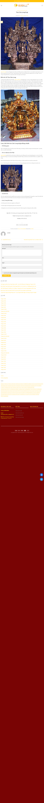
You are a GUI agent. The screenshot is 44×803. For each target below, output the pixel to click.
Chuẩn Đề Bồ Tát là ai (7, 239)
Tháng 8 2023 (3, 342)
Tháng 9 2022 (3, 357)
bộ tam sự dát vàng (12, 383)
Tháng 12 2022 (3, 350)
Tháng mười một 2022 (5, 352)
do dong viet (18, 385)
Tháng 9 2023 (3, 340)
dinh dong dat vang (4, 385)
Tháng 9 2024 (3, 315)
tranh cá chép (10, 390)
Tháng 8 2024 (3, 317)
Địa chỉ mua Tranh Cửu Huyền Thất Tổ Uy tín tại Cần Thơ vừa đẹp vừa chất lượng (16, 290)
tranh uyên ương (14, 392)
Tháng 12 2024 (3, 309)
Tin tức (18, 10)
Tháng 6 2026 (3, 300)
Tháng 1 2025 (3, 307)
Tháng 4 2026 (3, 305)
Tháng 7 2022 (3, 361)
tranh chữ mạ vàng (4, 390)
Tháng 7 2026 (3, 298)
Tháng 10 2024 (3, 313)
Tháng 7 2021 (3, 367)
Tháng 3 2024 (3, 327)
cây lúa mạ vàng (34, 383)
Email (3, 262)
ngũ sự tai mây (19, 387)
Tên (3, 257)
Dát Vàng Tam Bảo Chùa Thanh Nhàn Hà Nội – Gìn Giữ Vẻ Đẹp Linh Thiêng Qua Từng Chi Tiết (18, 284)
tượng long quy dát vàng (15, 394)
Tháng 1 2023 (3, 348)
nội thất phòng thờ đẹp (30, 387)
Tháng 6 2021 (3, 369)
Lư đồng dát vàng (7, 387)
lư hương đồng (39, 385)
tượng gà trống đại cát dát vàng (5, 394)
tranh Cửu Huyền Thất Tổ (16, 390)
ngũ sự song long (13, 387)
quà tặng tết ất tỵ (27, 389)
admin (27, 15)
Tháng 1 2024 (3, 332)
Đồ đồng (33, 394)
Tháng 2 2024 (3, 329)
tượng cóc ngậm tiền (36, 392)
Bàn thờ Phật (3, 155)
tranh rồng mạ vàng (38, 390)
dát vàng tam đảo (27, 385)
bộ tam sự (6, 383)
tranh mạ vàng (32, 390)
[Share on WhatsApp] (17, 225)
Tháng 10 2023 (3, 338)
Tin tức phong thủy (23, 10)
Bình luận (4, 248)
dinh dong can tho (40, 383)
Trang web (4, 267)
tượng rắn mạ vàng (28, 394)
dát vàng (22, 385)
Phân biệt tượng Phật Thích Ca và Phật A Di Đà (32, 239)
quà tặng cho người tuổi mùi (5, 389)
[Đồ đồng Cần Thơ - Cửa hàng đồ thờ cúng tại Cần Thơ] (22, 5)
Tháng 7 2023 (3, 344)
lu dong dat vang (33, 385)
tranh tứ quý (9, 392)
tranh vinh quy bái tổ (21, 392)
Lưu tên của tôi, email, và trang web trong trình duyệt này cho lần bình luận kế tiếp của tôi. (20, 272)
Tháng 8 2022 (3, 359)
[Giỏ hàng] (42, 5)
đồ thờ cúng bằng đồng (4, 396)
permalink (31, 228)
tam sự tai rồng (33, 389)
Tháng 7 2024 (3, 319)
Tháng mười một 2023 (5, 336)
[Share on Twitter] (21, 225)
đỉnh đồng (37, 394)
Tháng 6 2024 (3, 321)
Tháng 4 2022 (3, 363)
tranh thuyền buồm (4, 392)
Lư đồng (2, 387)
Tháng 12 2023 (3, 334)
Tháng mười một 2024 (5, 311)
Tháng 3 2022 (3, 365)
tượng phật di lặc (22, 394)
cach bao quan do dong (19, 383)
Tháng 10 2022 (3, 354)
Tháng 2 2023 (3, 346)
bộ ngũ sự (2, 383)
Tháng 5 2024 (3, 323)
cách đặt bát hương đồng (27, 383)
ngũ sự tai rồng (24, 387)
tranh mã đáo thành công (25, 390)
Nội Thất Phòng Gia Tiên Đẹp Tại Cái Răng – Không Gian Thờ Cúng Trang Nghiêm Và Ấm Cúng (18, 288)
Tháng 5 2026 (3, 302)
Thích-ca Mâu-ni (17, 79)
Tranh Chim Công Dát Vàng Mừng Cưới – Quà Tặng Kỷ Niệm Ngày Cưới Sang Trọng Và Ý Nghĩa (18, 292)
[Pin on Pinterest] (25, 225)
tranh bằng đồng (38, 389)
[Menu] (1, 5)
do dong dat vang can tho (11, 385)
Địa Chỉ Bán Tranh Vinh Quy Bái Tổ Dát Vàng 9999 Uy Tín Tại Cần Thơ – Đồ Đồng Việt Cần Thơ (18, 286)
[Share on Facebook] (19, 225)
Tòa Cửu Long (3, 71)
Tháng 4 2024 (3, 325)
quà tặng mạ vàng (21, 389)
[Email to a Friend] (23, 225)
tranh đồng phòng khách (29, 392)
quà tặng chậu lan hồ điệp (14, 389)
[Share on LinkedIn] (27, 225)
